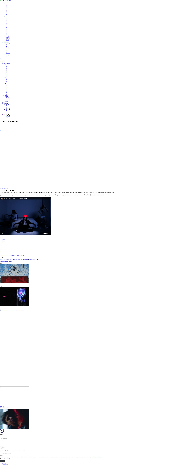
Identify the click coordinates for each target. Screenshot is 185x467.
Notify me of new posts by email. (6, 453)
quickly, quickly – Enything (4, 407)
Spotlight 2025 (4, 463)
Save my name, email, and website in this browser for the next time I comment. (13, 450)
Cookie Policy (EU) (5, 464)
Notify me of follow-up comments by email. (8, 451)
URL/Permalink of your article (4, 458)
